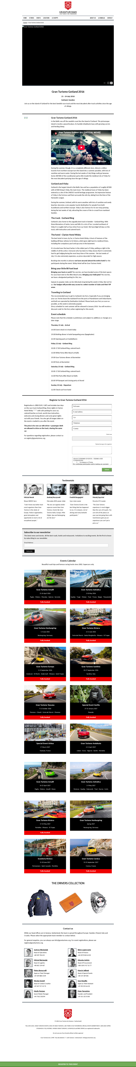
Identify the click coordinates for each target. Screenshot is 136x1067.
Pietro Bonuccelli (40, 970)
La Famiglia (101, 18)
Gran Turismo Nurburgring (45, 628)
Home (25, 18)
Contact (110, 18)
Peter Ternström (84, 991)
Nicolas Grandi (39, 981)
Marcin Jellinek (83, 970)
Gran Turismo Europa (45, 667)
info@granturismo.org (62, 940)
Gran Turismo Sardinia (91, 667)
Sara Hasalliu (82, 981)
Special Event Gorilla (91, 705)
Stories (31, 18)
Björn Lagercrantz (84, 950)
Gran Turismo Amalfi (45, 590)
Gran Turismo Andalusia (91, 743)
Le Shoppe (55, 18)
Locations (46, 18)
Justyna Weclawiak (41, 950)
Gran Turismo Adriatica (91, 590)
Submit (107, 469)
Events (38, 18)
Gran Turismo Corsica (91, 859)
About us (93, 18)
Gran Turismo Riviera (91, 628)
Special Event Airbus (45, 743)
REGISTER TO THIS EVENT (68, 1064)
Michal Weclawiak (40, 960)
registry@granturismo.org (35, 438)
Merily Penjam (39, 991)
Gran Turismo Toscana (45, 705)
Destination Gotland (77, 301)
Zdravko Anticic (84, 960)
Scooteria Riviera (45, 859)
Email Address (28, 542)
